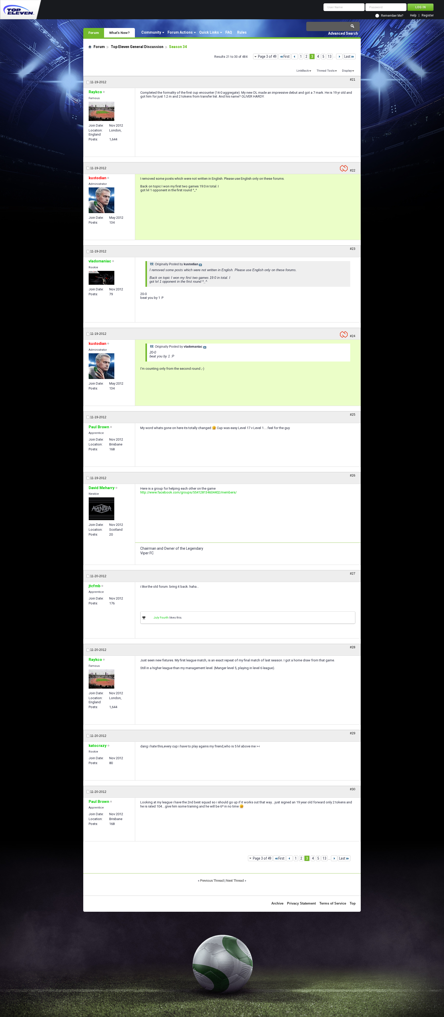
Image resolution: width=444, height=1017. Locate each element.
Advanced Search (343, 33)
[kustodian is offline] (101, 200)
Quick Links (209, 32)
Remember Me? (392, 15)
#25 (352, 414)
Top (353, 903)
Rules (242, 32)
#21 (352, 79)
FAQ (228, 32)
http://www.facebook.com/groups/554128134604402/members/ (188, 492)
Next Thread (235, 880)
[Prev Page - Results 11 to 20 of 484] (294, 56)
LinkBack (303, 70)
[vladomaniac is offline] (101, 278)
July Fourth (161, 617)
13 (329, 56)
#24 (352, 336)
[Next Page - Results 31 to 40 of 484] (339, 56)
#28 (352, 647)
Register (428, 15)
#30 (352, 789)
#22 (352, 170)
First (286, 56)
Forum (93, 33)
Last (347, 56)
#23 (352, 249)
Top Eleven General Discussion (137, 47)
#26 (352, 475)
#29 (352, 733)
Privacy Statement (301, 903)
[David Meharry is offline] (101, 508)
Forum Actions (180, 32)
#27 (352, 573)
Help (413, 15)
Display (347, 70)
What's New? (119, 33)
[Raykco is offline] (101, 111)
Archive (277, 903)
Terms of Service (332, 903)
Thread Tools (326, 70)
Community (151, 32)
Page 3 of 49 (267, 56)
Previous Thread (212, 880)
